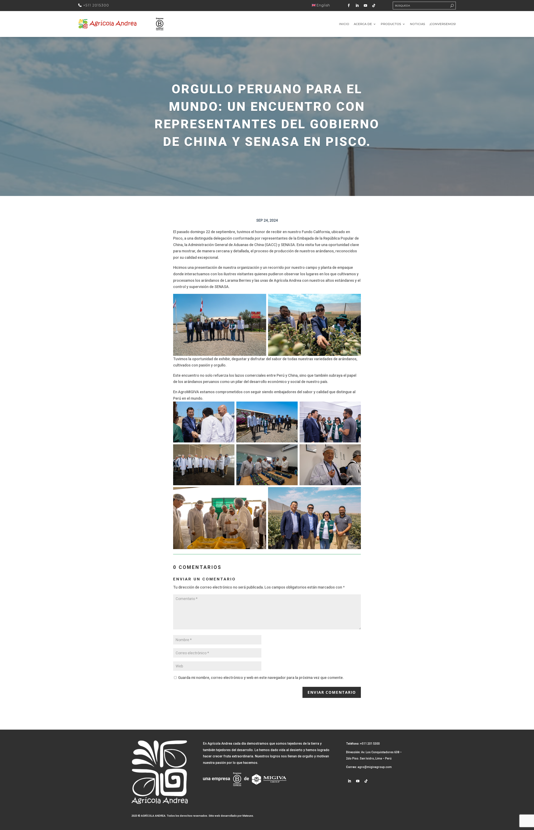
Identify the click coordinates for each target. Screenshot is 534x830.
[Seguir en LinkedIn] (357, 5)
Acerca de (363, 24)
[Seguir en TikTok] (373, 5)
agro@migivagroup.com (374, 767)
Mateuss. (248, 815)
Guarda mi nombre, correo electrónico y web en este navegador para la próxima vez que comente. (261, 677)
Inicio (344, 24)
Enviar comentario (331, 692)
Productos (391, 24)
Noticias (417, 24)
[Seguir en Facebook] (348, 5)
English (323, 5)
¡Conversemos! (443, 24)
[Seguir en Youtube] (365, 5)
